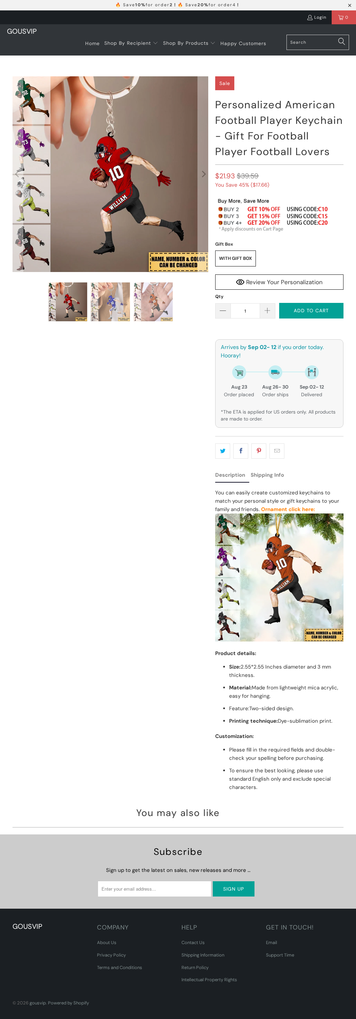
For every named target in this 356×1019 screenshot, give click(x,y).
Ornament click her (285, 509)
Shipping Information (202, 955)
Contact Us (193, 942)
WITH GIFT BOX (235, 258)
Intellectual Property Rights (209, 980)
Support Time (280, 955)
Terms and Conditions (119, 967)
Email (271, 942)
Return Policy (195, 967)
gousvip (38, 1003)
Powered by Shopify (68, 1003)
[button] (131, 43)
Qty (219, 296)
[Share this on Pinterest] (258, 451)
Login (320, 17)
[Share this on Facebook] (240, 451)
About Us (106, 942)
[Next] (203, 174)
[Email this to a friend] (276, 451)
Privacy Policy (111, 955)
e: (312, 509)
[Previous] (17, 174)
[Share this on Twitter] (222, 451)
